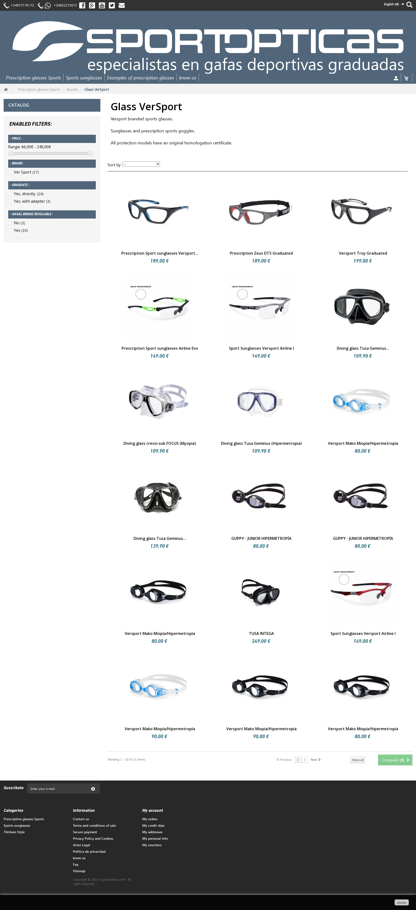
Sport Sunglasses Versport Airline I (261, 348)
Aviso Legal (81, 845)
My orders (149, 819)
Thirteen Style (14, 832)
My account (152, 811)
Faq (75, 864)
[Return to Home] (5, 90)
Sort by (114, 165)
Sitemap (79, 871)
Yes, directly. (29, 193)
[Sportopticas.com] (208, 47)
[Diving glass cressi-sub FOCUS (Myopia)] (158, 402)
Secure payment (85, 832)
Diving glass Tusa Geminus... (363, 348)
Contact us (81, 819)
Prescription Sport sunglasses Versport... (159, 253)
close (401, 902)
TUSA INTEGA (261, 633)
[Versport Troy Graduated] (361, 211)
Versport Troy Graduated (363, 253)
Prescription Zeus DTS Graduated (261, 253)
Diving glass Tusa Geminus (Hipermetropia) (261, 443)
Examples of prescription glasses (140, 77)
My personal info (155, 838)
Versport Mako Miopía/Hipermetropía (363, 443)
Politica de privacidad (89, 851)
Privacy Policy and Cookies (93, 838)
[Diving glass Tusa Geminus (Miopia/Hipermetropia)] (361, 307)
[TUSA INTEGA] (260, 592)
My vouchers (152, 845)
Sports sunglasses (84, 77)
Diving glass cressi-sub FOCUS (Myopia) (160, 443)
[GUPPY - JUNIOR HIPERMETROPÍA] (260, 497)
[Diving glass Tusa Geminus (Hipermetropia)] (260, 402)
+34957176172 (22, 5)
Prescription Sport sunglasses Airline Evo (160, 348)
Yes (21, 230)
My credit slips (153, 825)
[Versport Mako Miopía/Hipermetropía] (361, 402)
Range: (14, 146)
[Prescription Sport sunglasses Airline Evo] (158, 307)
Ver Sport (26, 172)
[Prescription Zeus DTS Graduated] (260, 211)
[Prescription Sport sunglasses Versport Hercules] (158, 211)
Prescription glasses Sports (33, 77)
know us (187, 77)
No (19, 223)
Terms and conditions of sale (94, 825)
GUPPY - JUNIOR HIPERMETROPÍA (261, 538)
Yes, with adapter (32, 201)
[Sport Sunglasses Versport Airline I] (260, 307)
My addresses (152, 832)
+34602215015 (64, 5)
